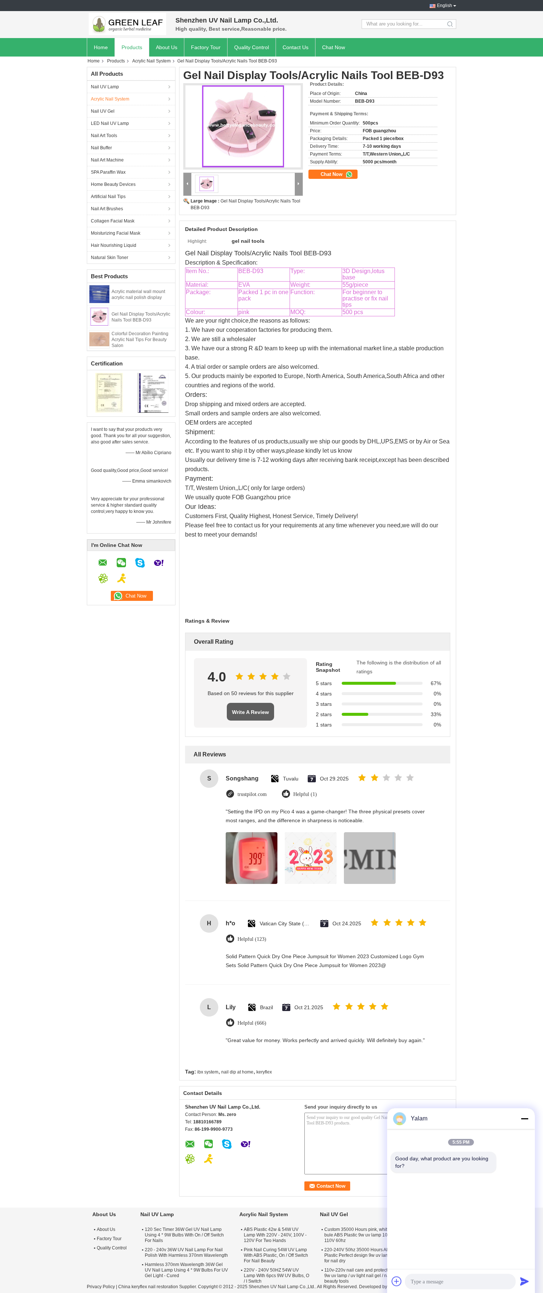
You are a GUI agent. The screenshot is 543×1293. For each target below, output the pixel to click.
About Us (166, 47)
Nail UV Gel (103, 111)
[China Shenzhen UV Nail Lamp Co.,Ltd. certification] (109, 392)
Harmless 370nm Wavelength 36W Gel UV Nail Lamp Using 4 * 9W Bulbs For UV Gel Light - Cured (186, 1270)
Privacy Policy (101, 1286)
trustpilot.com (252, 794)
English (444, 5)
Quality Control (251, 47)
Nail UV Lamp (105, 86)
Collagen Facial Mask (112, 221)
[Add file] (397, 1281)
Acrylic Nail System (151, 61)
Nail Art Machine (107, 160)
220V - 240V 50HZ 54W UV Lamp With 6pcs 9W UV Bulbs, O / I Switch (276, 1276)
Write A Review (250, 712)
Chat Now (333, 47)
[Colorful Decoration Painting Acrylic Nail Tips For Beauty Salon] (99, 338)
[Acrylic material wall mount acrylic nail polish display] (99, 293)
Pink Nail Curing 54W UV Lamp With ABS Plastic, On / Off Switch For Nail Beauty (276, 1255)
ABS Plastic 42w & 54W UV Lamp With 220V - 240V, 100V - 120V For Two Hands (275, 1235)
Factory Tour (206, 47)
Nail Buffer (101, 147)
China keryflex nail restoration (148, 1286)
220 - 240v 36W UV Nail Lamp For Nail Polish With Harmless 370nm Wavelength (186, 1252)
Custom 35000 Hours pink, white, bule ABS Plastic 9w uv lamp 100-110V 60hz (358, 1235)
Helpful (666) (252, 1023)
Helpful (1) (305, 794)
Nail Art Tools (104, 135)
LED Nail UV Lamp (110, 123)
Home (101, 47)
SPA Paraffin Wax (108, 172)
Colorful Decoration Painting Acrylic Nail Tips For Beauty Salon (140, 339)
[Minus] (524, 1118)
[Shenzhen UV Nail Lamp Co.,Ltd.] (127, 24)
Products (132, 47)
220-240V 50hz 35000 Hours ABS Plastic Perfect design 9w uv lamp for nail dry (358, 1255)
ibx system (207, 1072)
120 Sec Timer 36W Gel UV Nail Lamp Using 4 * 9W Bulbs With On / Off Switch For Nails (184, 1235)
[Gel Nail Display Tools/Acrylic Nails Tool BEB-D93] (99, 316)
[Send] (524, 1281)
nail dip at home (237, 1072)
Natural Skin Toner (109, 257)
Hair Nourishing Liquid (113, 245)
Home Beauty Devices (113, 184)
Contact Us (295, 47)
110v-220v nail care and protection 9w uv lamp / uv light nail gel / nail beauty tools (359, 1276)
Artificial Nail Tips (108, 196)
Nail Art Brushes (107, 208)
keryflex (264, 1072)
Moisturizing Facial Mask (115, 233)
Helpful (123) (252, 939)
